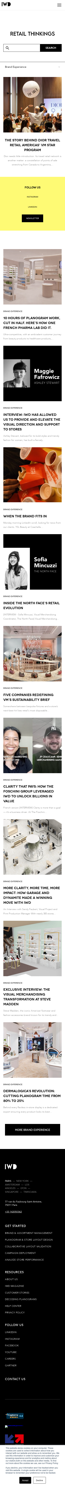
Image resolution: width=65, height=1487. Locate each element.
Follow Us (14, 1325)
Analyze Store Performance (24, 1259)
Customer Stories (17, 1292)
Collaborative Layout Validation (28, 1246)
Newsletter (32, 218)
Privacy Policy (15, 1312)
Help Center (13, 1306)
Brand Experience (12, 311)
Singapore (11, 1192)
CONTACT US (20, 1379)
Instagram (32, 196)
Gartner (10, 1365)
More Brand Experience (32, 1129)
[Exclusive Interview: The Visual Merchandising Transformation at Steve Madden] (32, 969)
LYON (23, 1188)
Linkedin (32, 207)
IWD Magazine (14, 1286)
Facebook (12, 1345)
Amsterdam (12, 1184)
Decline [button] (39, 1480)
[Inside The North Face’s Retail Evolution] (32, 577)
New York (22, 1181)
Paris (8, 1181)
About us (11, 1279)
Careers (10, 1358)
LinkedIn (11, 1332)
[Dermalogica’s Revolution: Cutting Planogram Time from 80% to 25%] (32, 1068)
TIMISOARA (30, 1192)
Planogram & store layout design (29, 1239)
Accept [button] (25, 1480)
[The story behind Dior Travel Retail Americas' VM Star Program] (32, 122)
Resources (14, 1272)
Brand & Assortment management (28, 1233)
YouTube (11, 1352)
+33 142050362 (13, 1211)
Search (51, 48)
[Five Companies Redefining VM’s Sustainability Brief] (32, 669)
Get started (15, 1226)
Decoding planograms (21, 1299)
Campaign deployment (20, 1253)
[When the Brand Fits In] (32, 488)
